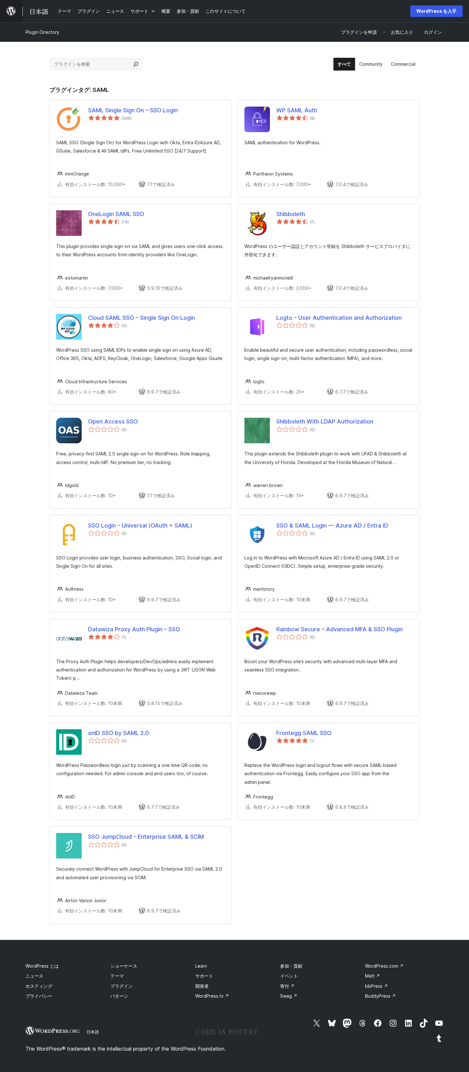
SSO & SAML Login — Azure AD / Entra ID (332, 525)
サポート (204, 975)
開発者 (202, 986)
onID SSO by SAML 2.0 (118, 733)
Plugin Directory (42, 32)
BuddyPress (380, 996)
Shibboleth (290, 214)
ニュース (34, 975)
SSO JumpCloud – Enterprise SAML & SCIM (146, 836)
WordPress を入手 (436, 11)
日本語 (92, 1031)
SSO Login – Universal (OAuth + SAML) (140, 525)
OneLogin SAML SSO (116, 214)
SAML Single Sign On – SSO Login (133, 110)
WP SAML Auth (296, 110)
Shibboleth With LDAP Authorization (324, 421)
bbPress (376, 986)
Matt (372, 975)
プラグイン (121, 986)
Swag (288, 996)
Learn (201, 966)
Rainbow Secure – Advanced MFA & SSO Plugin (339, 629)
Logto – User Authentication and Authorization (339, 317)
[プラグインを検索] (136, 64)
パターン (119, 996)
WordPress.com (384, 966)
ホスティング (39, 986)
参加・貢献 (291, 966)
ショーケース (123, 966)
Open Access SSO (113, 421)
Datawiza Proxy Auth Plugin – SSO (134, 629)
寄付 (287, 986)
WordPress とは (42, 966)
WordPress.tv (212, 996)
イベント (289, 975)
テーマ (117, 975)
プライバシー (39, 996)
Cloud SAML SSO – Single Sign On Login (141, 317)
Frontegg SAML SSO (303, 733)
